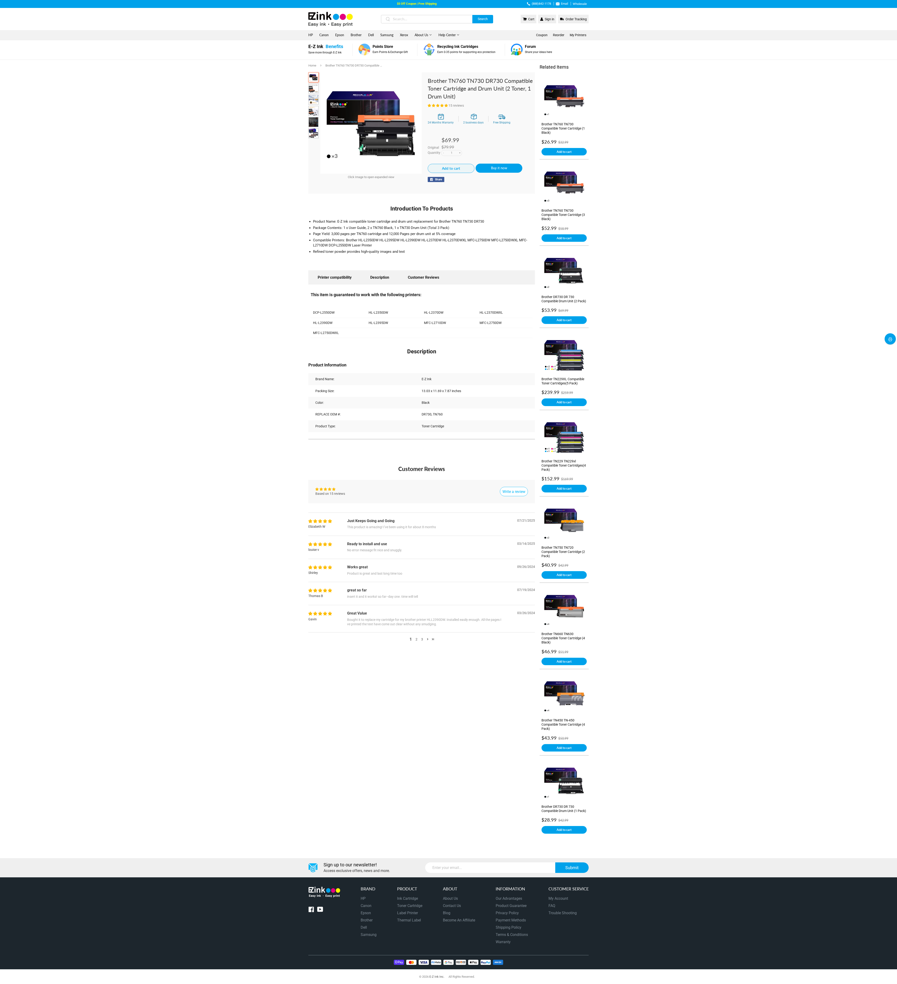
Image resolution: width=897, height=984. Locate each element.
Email (564, 3)
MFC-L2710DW (435, 323)
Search (483, 19)
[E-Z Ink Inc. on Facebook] (311, 910)
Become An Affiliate (459, 920)
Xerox (404, 35)
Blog (446, 913)
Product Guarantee (511, 905)
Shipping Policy (508, 927)
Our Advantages (509, 898)
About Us (422, 35)
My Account (558, 898)
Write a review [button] (513, 491)
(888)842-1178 (541, 3)
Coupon (542, 35)
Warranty (503, 942)
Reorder (558, 35)
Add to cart (564, 152)
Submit (572, 867)
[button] (438, 105)
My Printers (578, 35)
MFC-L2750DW (491, 323)
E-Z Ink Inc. (436, 976)
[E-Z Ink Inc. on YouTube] (320, 910)
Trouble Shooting (562, 913)
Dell (371, 35)
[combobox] (437, 19)
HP (310, 35)
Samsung (386, 35)
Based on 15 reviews (330, 494)
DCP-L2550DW (324, 312)
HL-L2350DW (378, 312)
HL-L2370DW (433, 312)
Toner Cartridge (409, 905)
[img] (320, 521)
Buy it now (499, 168)
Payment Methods (511, 920)
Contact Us (452, 905)
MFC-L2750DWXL (326, 333)
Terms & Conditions (512, 934)
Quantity (434, 153)
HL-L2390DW (322, 323)
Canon (324, 35)
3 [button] (422, 639)
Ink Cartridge (407, 898)
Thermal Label (409, 920)
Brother (356, 35)
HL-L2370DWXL (491, 312)
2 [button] (416, 639)
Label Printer (407, 913)
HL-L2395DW (378, 323)
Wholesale (580, 4)
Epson (339, 35)
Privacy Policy (507, 913)
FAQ (551, 905)
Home (312, 65)
